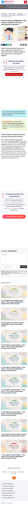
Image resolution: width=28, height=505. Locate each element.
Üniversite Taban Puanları (8, 497)
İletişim (14, 472)
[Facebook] (2, 45)
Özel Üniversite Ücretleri (8, 486)
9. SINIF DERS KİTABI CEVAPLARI (14, 216)
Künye (10, 472)
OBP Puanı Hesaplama (7, 488)
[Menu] (25, 2)
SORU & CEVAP (12, 13)
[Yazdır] (10, 45)
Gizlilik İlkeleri (21, 472)
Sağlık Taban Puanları (7, 495)
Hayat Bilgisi (20, 13)
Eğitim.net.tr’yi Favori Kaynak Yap (14, 74)
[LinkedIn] (6, 45)
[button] (21, 45)
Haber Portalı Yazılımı (8, 502)
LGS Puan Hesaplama (7, 483)
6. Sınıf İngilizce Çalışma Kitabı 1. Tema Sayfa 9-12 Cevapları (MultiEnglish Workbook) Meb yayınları (16, 6)
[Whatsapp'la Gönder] (8, 45)
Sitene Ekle (13, 473)
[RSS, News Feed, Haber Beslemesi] (14, 478)
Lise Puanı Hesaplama (7, 490)
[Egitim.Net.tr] (7, 2)
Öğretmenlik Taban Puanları (8, 493)
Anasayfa (5, 13)
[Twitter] (4, 45)
